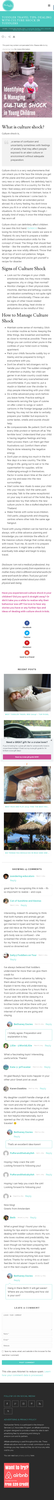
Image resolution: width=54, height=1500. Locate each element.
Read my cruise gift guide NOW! (27, 757)
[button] (27, 742)
